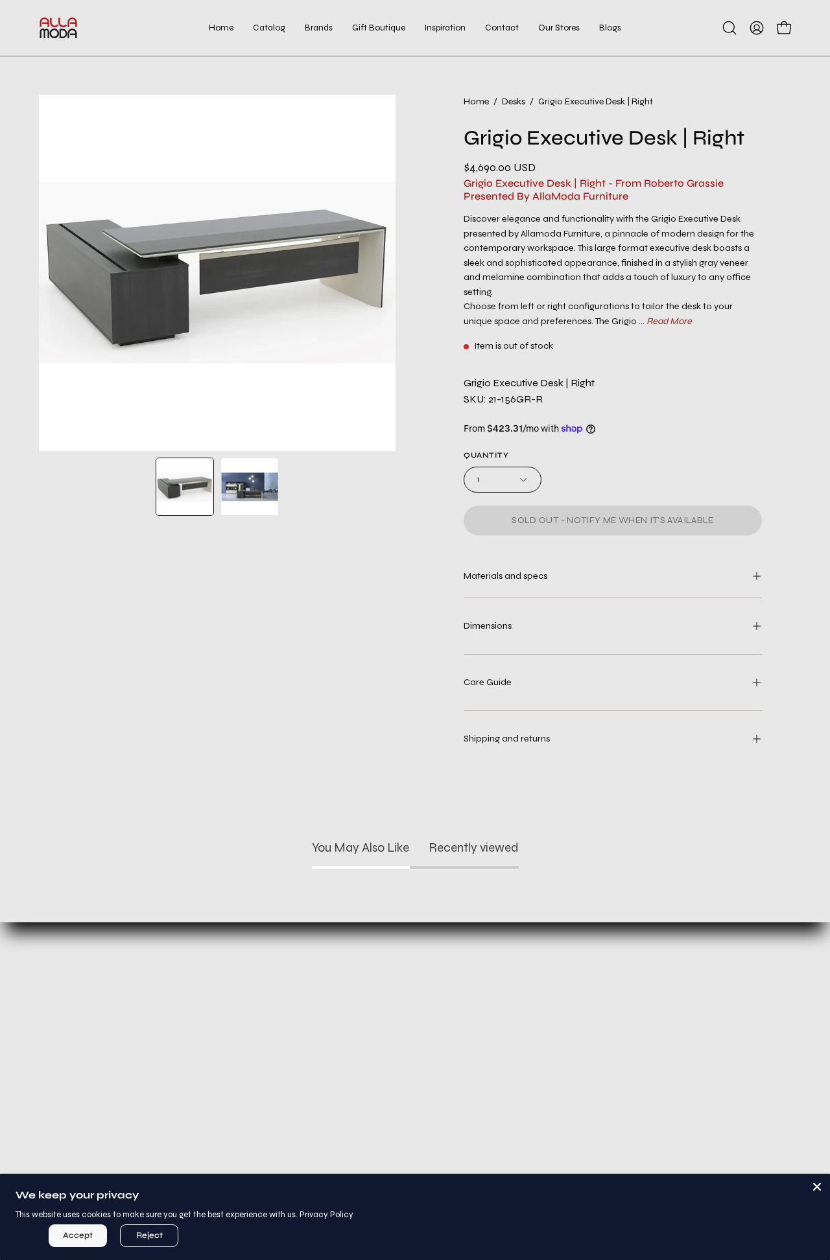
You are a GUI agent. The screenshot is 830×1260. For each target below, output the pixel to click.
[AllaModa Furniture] (58, 28)
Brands (123, 1039)
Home (476, 101)
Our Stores (123, 1125)
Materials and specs (505, 575)
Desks (513, 101)
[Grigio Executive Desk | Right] (185, 487)
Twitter (473, 1039)
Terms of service (298, 1039)
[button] (378, 28)
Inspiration (123, 1082)
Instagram (473, 996)
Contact (123, 1103)
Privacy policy (298, 1018)
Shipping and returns (507, 738)
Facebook (473, 1018)
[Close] (817, 1186)
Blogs (123, 1146)
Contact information (298, 1082)
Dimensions (488, 625)
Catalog (123, 1018)
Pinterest (473, 1061)
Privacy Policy (326, 1214)
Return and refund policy (299, 996)
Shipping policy (299, 1061)
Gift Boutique (123, 1061)
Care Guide (488, 682)
